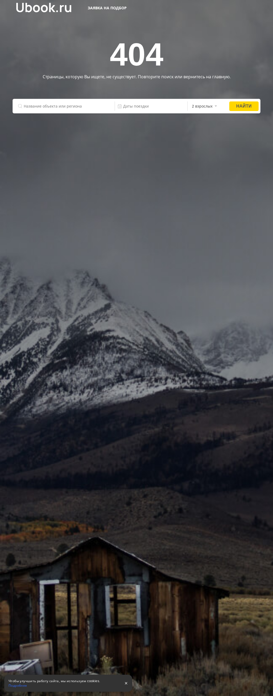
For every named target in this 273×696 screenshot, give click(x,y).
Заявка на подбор (107, 8)
